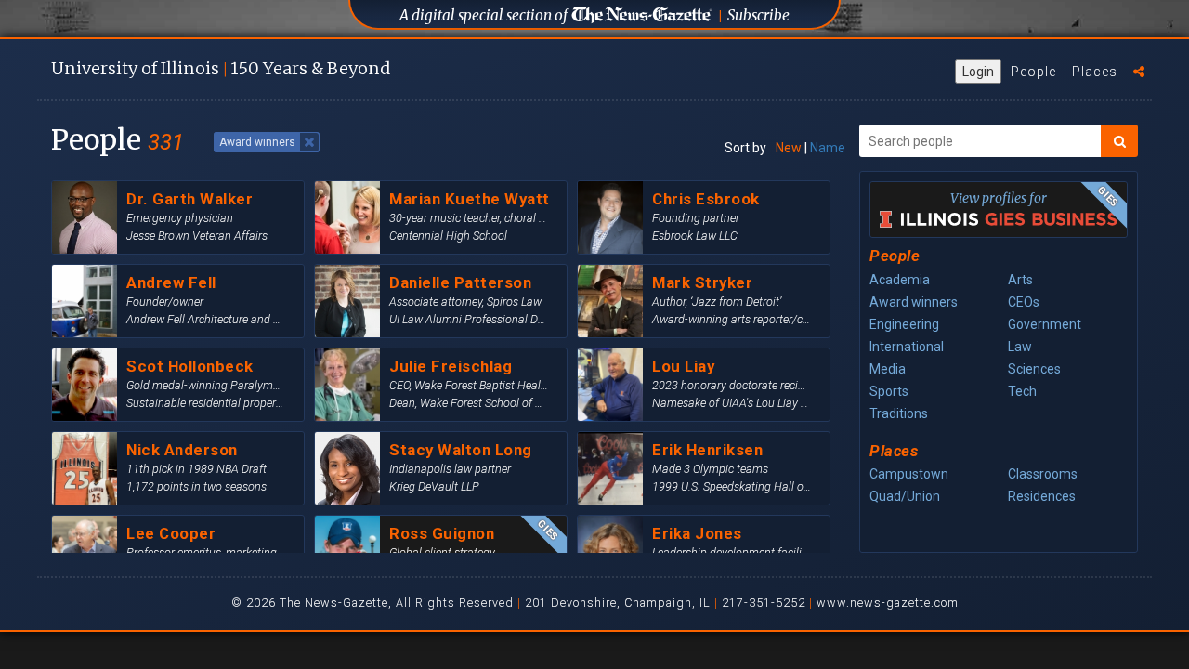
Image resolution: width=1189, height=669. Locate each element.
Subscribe (758, 15)
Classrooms (1043, 473)
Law (1020, 346)
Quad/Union (904, 496)
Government (1044, 324)
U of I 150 (220, 68)
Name (827, 147)
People (1033, 71)
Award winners (913, 302)
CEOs (1023, 302)
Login (978, 71)
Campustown (908, 473)
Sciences (1034, 368)
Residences (1042, 496)
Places (1094, 71)
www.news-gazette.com (888, 603)
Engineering (904, 324)
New (789, 147)
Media (887, 368)
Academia (899, 279)
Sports (888, 391)
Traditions (898, 413)
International (906, 346)
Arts (1020, 279)
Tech (1022, 391)
